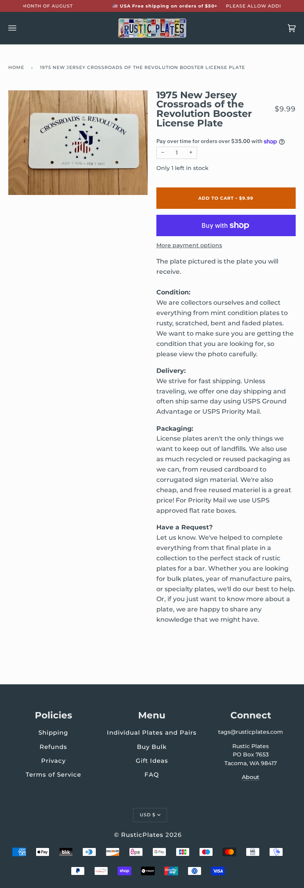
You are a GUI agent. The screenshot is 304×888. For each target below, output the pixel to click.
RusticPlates (142, 834)
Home (16, 67)
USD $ (148, 814)
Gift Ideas (152, 760)
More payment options (189, 245)
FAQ (151, 774)
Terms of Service (53, 774)
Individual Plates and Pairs (152, 732)
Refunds (53, 747)
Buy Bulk (152, 747)
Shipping (53, 732)
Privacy (53, 760)
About (250, 777)
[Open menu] (20, 28)
